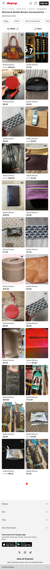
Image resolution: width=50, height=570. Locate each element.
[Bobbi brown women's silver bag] (36, 417)
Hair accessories (32, 21)
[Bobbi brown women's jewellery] (36, 121)
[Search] (30, 3)
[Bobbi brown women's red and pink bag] (36, 343)
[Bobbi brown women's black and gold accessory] (13, 158)
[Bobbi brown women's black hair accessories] (13, 380)
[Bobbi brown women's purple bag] (36, 195)
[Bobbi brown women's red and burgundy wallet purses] (13, 306)
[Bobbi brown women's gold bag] (13, 195)
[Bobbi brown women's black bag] (36, 84)
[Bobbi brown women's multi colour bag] (13, 48)
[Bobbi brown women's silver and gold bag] (13, 454)
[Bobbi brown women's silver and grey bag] (13, 232)
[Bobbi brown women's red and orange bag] (13, 84)
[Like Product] (22, 35)
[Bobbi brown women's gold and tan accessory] (13, 343)
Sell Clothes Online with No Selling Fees (25, 562)
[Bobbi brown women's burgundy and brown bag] (36, 158)
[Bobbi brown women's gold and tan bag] (13, 269)
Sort (39, 29)
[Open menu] (3, 3)
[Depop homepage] (12, 3)
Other (16, 21)
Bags (6, 21)
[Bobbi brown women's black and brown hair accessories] (13, 417)
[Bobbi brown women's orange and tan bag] (36, 269)
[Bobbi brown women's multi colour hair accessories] (36, 48)
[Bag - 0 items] (35, 3)
